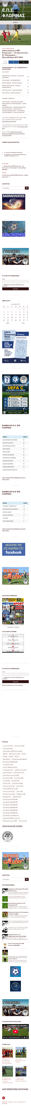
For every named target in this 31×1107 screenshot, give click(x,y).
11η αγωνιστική (7, 154)
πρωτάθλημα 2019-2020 (10, 804)
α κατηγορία (8, 770)
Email (3, 279)
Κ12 (5, 756)
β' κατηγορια (8, 778)
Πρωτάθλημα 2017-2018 (9, 121)
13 (11, 314)
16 (23, 314)
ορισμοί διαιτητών (9, 794)
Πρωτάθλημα (19, 152)
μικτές (19, 791)
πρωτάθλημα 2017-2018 (13, 155)
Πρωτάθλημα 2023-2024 (10, 762)
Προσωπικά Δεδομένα (7, 1102)
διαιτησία (15, 780)
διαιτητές (6, 783)
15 (19, 314)
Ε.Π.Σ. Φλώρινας (13, 12)
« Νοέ (7, 322)
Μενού (16, 22)
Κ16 (17, 756)
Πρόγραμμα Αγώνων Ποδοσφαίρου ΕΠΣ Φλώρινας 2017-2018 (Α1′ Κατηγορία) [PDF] (13, 133)
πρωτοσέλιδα (10, 627)
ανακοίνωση (7, 772)
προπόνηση (17, 796)
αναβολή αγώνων (20, 770)
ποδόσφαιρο (21, 794)
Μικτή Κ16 (6, 759)
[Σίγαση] (24, 1037)
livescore (22, 652)
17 (27, 314)
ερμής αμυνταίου (8, 786)
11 (4, 314)
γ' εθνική (6, 780)
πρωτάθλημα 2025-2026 (10, 813)
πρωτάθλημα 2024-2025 (10, 810)
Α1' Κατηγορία (7, 152)
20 (11, 317)
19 (8, 317)
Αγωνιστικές (13, 152)
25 (4, 320)
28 (15, 320)
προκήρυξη (7, 796)
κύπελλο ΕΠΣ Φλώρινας (10, 788)
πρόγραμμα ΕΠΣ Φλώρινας (11, 818)
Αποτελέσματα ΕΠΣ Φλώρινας (12, 751)
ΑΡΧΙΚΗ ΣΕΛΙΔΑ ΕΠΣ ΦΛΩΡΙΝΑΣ (12, 826)
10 (27, 312)
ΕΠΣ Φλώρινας (11, 48)
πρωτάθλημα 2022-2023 (10, 807)
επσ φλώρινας (17, 783)
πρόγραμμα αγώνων (10, 821)
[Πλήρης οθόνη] (27, 1037)
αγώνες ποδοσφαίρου (10, 767)
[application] (15, 1031)
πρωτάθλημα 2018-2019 (10, 802)
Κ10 (24, 754)
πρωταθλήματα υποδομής (11, 815)
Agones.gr (18, 652)
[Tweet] (24, 62)
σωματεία (23, 821)
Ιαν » (23, 322)
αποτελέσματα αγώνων (11, 775)
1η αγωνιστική (8, 745)
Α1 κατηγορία (14, 154)
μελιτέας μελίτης (9, 791)
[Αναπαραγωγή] (4, 1037)
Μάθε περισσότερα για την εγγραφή (12, 685)
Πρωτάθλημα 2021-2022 (19, 759)
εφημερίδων (17, 627)
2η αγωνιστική (19, 745)
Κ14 (11, 756)
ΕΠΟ (5, 754)
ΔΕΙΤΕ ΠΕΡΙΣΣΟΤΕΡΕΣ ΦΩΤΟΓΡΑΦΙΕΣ (15, 1089)
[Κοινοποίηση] (13, 62)
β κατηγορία (18, 778)
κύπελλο (19, 786)
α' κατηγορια (8, 764)
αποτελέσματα (20, 154)
